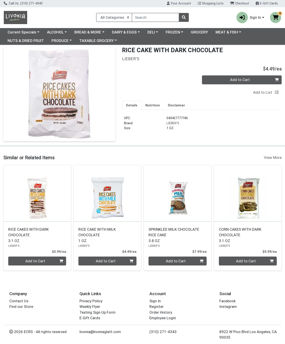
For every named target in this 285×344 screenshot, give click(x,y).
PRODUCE (60, 40)
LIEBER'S (173, 123)
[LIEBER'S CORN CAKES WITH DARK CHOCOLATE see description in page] (247, 193)
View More (273, 157)
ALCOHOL (55, 32)
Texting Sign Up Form (97, 312)
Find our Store (21, 306)
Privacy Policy (90, 301)
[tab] (131, 105)
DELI (151, 32)
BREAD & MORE (87, 32)
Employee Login (162, 318)
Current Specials (22, 32)
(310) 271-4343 (163, 331)
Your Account (180, 3)
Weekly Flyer (89, 306)
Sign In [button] (255, 17)
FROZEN (173, 32)
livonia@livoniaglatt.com (100, 331)
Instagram (228, 306)
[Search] (184, 17)
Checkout (241, 3)
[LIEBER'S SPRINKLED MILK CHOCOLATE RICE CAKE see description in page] (177, 193)
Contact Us (18, 301)
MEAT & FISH (227, 32)
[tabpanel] (202, 125)
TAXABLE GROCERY (96, 40)
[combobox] (155, 17)
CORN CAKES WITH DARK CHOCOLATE (240, 235)
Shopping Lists (212, 3)
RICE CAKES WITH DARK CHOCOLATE (28, 235)
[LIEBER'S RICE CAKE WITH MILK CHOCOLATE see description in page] (107, 193)
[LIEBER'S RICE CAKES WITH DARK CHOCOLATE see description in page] (37, 193)
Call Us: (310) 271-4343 (25, 3)
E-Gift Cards (268, 3)
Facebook (227, 301)
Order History (160, 312)
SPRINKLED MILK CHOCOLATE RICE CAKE (174, 235)
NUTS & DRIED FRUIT (26, 40)
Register (156, 306)
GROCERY (199, 32)
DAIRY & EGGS (124, 32)
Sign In (155, 301)
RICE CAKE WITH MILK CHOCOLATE (97, 235)
